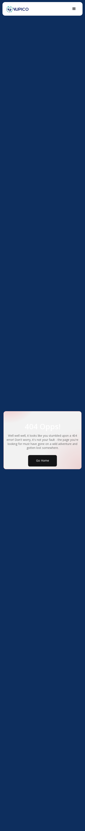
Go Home (42, 460)
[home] (17, 9)
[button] (74, 8)
